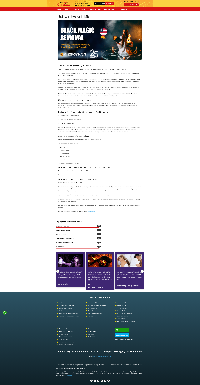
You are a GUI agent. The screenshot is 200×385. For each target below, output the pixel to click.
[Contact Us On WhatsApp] (5, 314)
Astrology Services (79, 9)
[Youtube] (98, 381)
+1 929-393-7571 (132, 5)
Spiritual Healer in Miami (75, 16)
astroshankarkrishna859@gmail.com (101, 356)
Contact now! (91, 211)
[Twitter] (95, 381)
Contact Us (124, 9)
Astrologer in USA (95, 9)
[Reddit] (108, 381)
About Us (67, 9)
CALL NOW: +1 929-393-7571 (124, 339)
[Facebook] (91, 381)
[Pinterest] (105, 381)
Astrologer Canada (109, 9)
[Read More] (69, 375)
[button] (60, 40)
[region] (100, 40)
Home (59, 9)
